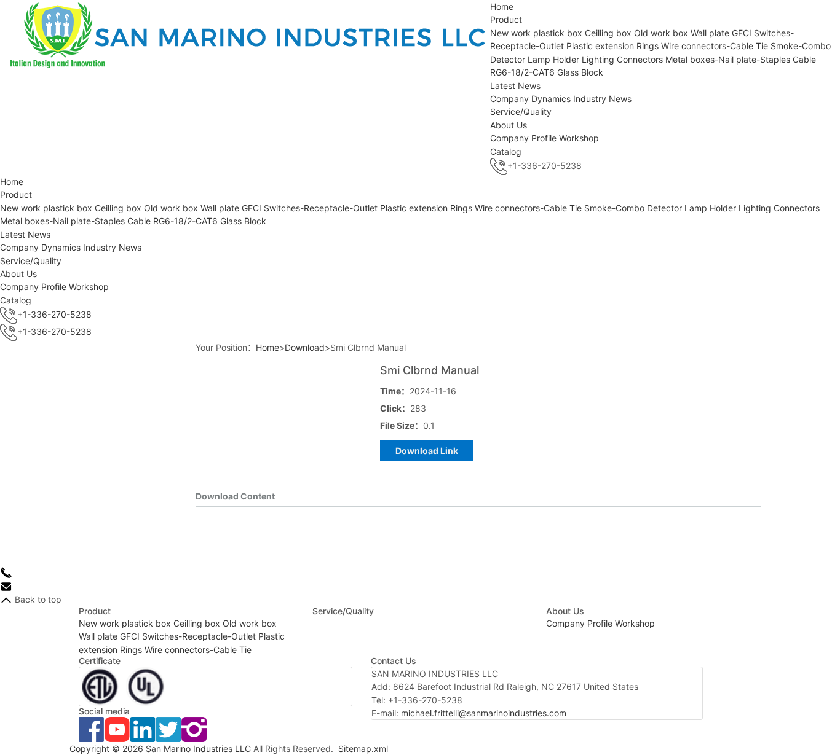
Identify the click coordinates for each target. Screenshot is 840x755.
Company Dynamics (530, 98)
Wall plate (710, 33)
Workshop (579, 138)
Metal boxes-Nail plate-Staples (727, 59)
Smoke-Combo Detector (633, 208)
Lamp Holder (553, 59)
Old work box (661, 33)
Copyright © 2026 (107, 748)
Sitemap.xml (363, 748)
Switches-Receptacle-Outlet (321, 208)
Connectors (640, 59)
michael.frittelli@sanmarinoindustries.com (483, 713)
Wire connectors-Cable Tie (714, 46)
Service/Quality (521, 111)
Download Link (426, 450)
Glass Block (580, 72)
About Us (508, 125)
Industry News (602, 98)
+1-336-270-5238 (54, 314)
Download (305, 347)
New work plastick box (537, 33)
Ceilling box (608, 33)
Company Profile (523, 138)
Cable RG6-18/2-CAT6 (172, 221)
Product (506, 19)
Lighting (598, 59)
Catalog (505, 151)
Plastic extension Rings (612, 46)
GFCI (741, 33)
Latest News (515, 85)
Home (501, 6)
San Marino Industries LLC (198, 748)
